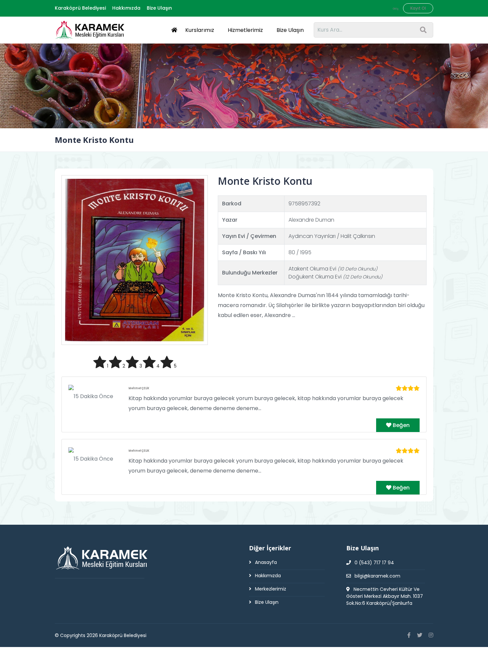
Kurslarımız (199, 30)
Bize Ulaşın (159, 8)
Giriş (395, 9)
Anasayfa (265, 562)
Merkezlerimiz (270, 589)
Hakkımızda (126, 8)
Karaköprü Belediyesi (80, 8)
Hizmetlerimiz (245, 30)
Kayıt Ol (418, 8)
